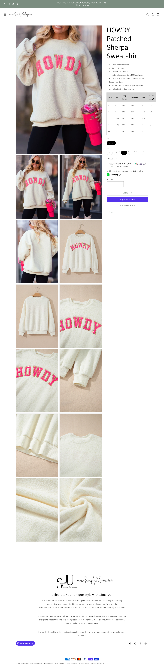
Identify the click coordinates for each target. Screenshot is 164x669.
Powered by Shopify (36, 663)
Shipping (110, 166)
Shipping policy (84, 663)
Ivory (111, 143)
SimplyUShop (25, 663)
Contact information (97, 663)
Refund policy (48, 663)
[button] (5, 14)
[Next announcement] (112, 4)
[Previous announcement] (51, 4)
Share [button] (111, 212)
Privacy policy (59, 663)
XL (132, 153)
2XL (141, 153)
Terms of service (72, 663)
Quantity (110, 179)
